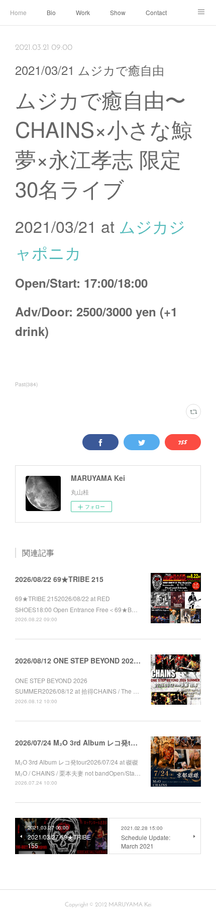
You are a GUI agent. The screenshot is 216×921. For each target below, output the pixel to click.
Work (83, 12)
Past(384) (26, 384)
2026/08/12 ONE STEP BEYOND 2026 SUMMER (93, 660)
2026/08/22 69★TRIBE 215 (59, 579)
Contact (156, 12)
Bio (51, 12)
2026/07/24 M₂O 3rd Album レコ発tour (78, 742)
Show (118, 12)
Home (18, 12)
